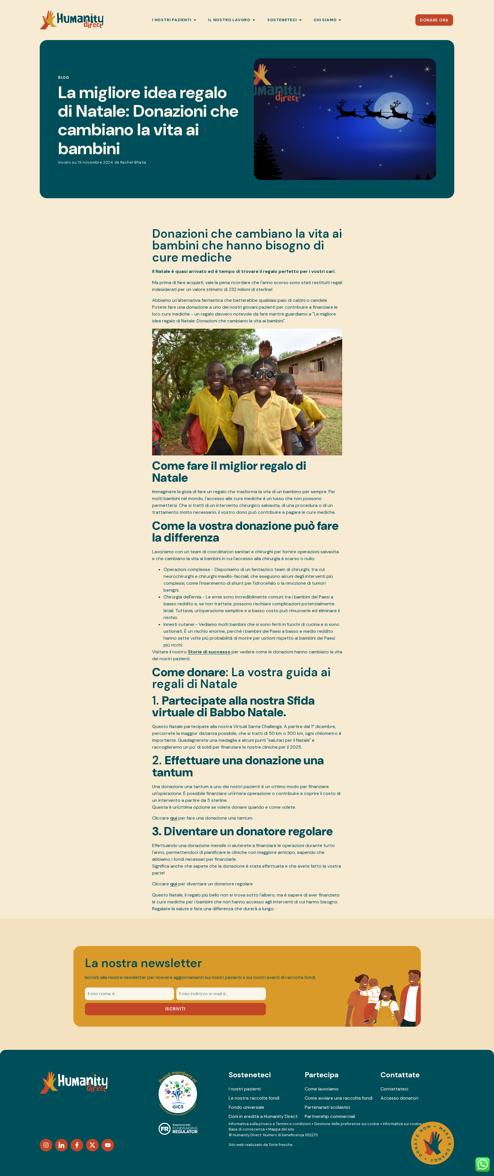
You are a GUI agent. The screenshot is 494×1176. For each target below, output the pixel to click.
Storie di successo (210, 652)
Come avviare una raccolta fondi (339, 1098)
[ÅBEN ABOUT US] (340, 20)
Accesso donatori (399, 1098)
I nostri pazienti (245, 1089)
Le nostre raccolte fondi (254, 1098)
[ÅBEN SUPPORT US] (300, 20)
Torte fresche (280, 1144)
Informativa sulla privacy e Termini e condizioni (270, 1123)
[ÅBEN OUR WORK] (254, 20)
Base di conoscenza (247, 1129)
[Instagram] (46, 1145)
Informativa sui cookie (402, 1123)
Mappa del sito (281, 1129)
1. (233, 706)
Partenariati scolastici (327, 1107)
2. (238, 766)
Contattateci (394, 1089)
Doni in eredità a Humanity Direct (263, 1116)
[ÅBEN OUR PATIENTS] (195, 20)
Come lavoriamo (321, 1089)
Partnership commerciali (330, 1116)
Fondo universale (246, 1107)
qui (173, 818)
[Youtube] (107, 1145)
